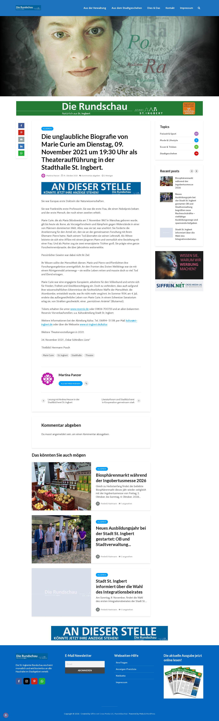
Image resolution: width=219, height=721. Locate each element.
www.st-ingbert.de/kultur (93, 324)
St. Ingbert (63, 355)
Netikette (121, 675)
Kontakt (170, 7)
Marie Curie (48, 355)
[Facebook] (19, 681)
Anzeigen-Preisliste (126, 669)
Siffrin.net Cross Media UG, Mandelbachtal (109, 713)
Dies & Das (153, 7)
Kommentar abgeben (91, 175)
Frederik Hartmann (108, 503)
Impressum (186, 7)
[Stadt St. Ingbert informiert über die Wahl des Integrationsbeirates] (61, 592)
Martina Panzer (52, 175)
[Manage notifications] (5, 715)
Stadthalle (77, 355)
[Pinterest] (34, 681)
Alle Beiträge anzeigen (70, 384)
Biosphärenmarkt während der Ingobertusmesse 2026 (121, 477)
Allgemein (47, 129)
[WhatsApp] (42, 681)
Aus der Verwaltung (95, 7)
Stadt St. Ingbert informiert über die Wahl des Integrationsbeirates (119, 586)
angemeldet (59, 434)
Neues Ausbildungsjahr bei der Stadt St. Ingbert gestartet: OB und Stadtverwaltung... (121, 536)
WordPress (150, 713)
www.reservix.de (79, 308)
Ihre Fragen (121, 662)
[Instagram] (26, 681)
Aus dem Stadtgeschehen (127, 7)
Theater (89, 355)
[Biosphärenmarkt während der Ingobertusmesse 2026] (61, 486)
